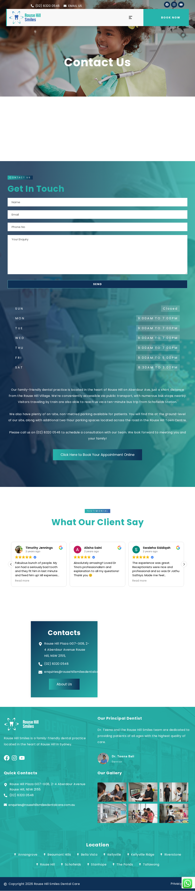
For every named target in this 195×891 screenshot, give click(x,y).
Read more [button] (82, 581)
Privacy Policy (181, 883)
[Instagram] (174, 5)
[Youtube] (181, 5)
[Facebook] (167, 5)
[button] (20, 178)
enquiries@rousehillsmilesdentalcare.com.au (41, 805)
